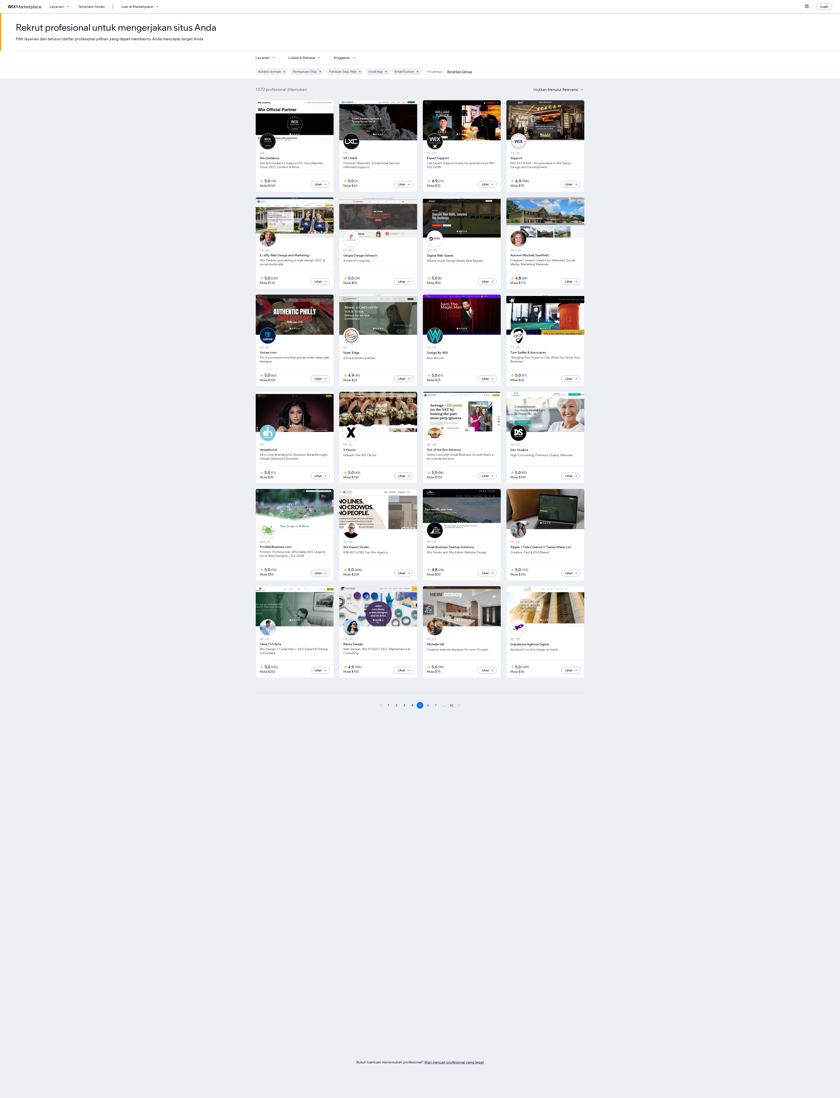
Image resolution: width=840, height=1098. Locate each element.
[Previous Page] (380, 705)
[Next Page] (459, 705)
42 (451, 705)
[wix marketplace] (25, 6)
